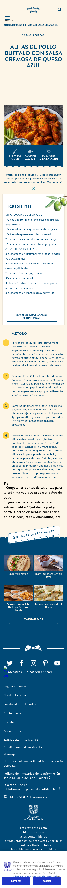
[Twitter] (10, 662)
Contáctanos (12, 713)
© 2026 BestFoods (33, 819)
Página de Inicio (15, 686)
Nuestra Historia (15, 695)
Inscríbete (11, 722)
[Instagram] (33, 662)
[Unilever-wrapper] (33, 807)
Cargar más (33, 619)
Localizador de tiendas (20, 704)
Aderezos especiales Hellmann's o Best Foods (19, 607)
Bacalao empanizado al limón (48, 606)
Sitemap (9, 754)
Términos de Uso (22, 876)
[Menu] (9, 18)
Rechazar (16, 881)
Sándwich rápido (18, 573)
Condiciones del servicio (21, 747)
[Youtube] (57, 662)
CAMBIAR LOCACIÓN (40, 797)
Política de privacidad (19, 740)
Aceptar (47, 881)
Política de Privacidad (45, 876)
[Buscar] (60, 8)
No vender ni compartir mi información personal (31, 763)
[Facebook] (22, 662)
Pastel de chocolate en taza (48, 575)
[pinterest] (45, 662)
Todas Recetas (33, 35)
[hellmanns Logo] (33, 9)
